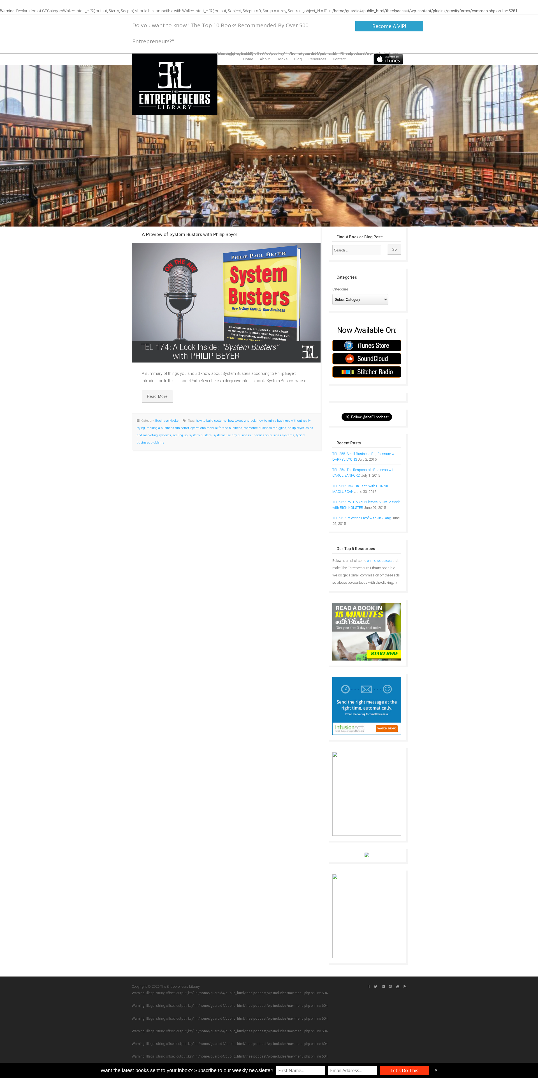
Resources (317, 59)
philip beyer (296, 428)
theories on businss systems (273, 435)
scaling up (180, 435)
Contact (339, 59)
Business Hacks (166, 421)
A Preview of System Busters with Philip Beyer (189, 234)
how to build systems (211, 421)
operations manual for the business (216, 428)
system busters (200, 435)
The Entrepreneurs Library (174, 84)
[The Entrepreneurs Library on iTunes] (388, 59)
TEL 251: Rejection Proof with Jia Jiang (361, 518)
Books (282, 59)
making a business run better (168, 428)
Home (248, 59)
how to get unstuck (242, 421)
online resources (379, 560)
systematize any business (232, 435)
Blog (298, 59)
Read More (157, 396)
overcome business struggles (265, 428)
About (265, 59)
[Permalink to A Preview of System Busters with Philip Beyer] (226, 303)
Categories (340, 289)
